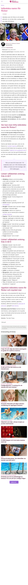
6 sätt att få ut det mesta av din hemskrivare (11, 368)
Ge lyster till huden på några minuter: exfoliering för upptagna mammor (12, 404)
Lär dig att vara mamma (6, 384)
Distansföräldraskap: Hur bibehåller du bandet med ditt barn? (13, 459)
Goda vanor (4, 402)
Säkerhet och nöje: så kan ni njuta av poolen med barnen (12, 422)
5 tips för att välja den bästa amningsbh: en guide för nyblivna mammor (14, 349)
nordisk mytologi (7, 214)
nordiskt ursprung (12, 146)
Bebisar (2, 5)
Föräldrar (3, 438)
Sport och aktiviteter (6, 420)
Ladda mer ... (14, 482)
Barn (2, 457)
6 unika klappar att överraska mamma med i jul (13, 441)
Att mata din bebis (5, 347)
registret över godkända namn (18, 150)
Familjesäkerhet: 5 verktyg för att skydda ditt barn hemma (11, 386)
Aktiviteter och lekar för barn (8, 365)
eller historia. (15, 305)
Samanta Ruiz (9, 45)
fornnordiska (6, 204)
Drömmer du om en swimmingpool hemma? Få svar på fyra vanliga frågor (13, 477)
